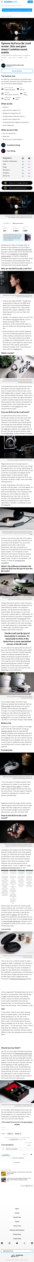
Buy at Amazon (17, 71)
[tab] (5, 1154)
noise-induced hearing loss (11, 921)
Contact (17, 1213)
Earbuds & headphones (6, 16)
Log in (26, 1142)
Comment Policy (14, 1139)
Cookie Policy (17, 1238)
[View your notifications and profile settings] (31, 1154)
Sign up (30, 1142)
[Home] (10, 2)
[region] (17, 1164)
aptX (8, 786)
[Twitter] (24, 1243)
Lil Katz (5, 57)
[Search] (3, 6)
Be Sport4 (15, 319)
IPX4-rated (9, 433)
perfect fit (23, 618)
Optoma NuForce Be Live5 (23, 249)
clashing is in (18, 349)
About (17, 1209)
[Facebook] (2, 1243)
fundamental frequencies (18, 979)
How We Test (17, 1217)
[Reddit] (32, 1243)
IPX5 (24, 303)
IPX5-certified (5, 706)
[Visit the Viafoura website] (29, 1186)
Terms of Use (17, 1226)
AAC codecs (17, 786)
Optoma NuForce (4, 1129)
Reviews (3, 1127)
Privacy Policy (17, 1234)
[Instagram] (9, 1243)
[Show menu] (1, 1)
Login (30, 2)
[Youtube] (17, 1243)
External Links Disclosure (17, 1230)
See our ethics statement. (26, 13)
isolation (17, 406)
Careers (17, 1221)
